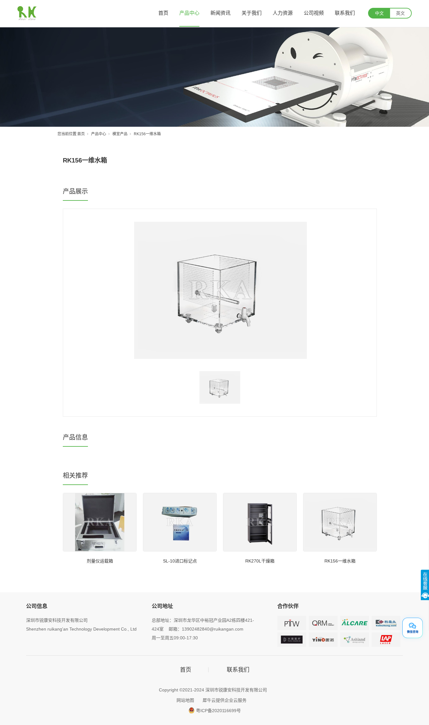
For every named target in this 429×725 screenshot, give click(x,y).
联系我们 (345, 13)
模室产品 (120, 134)
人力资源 (283, 13)
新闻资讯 (220, 13)
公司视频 (314, 13)
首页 (163, 13)
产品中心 (189, 13)
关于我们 (252, 13)
